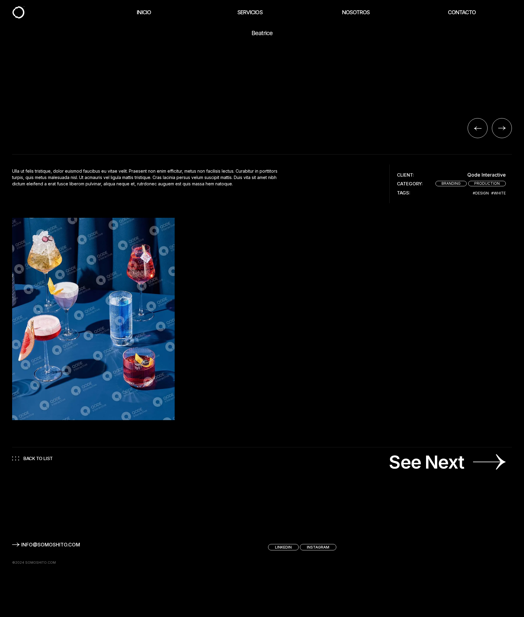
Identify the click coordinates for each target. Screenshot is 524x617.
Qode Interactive (486, 174)
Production (487, 183)
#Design (481, 193)
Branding (451, 183)
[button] (478, 128)
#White (498, 193)
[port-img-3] (93, 319)
